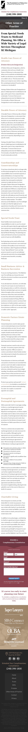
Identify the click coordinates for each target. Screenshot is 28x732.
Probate (14, 688)
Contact (14, 695)
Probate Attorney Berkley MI (7, 722)
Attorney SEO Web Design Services (12, 728)
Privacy (14, 698)
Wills (14, 685)
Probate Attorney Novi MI (10, 724)
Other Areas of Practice (14, 692)
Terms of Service (14, 582)
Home (14, 675)
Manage (22, 728)
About (14, 678)
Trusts (14, 681)
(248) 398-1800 (14, 14)
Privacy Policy (6, 582)
